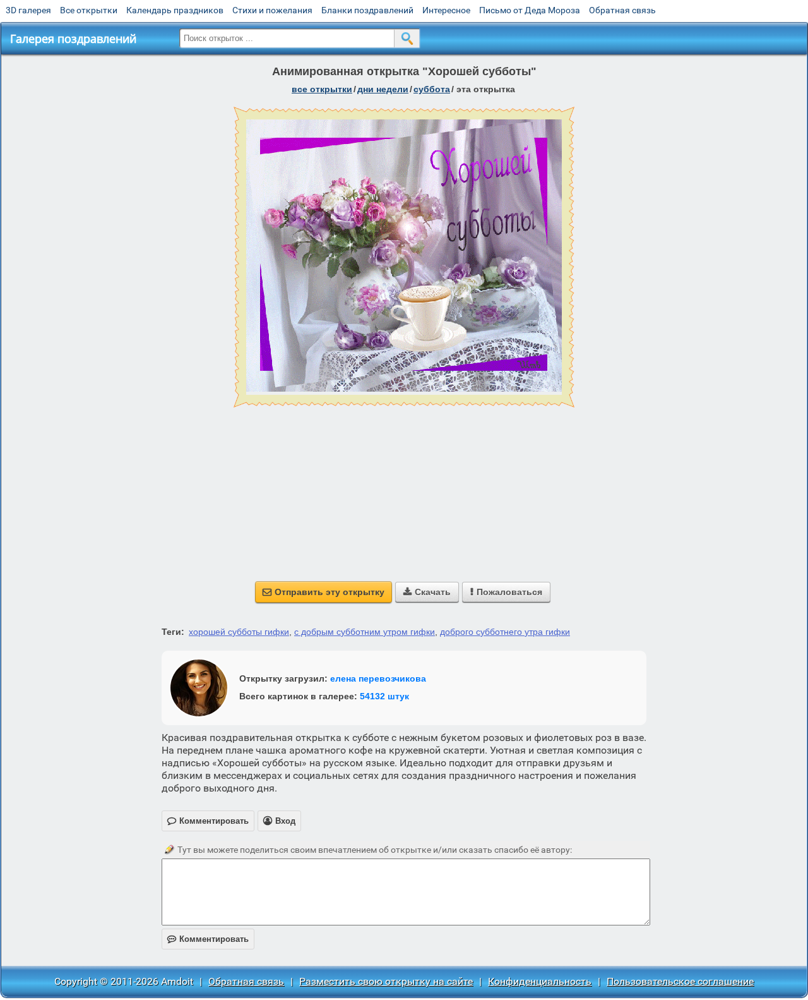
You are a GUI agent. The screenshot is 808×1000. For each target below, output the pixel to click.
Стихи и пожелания (272, 10)
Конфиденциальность (539, 981)
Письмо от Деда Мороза (529, 10)
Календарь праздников (174, 10)
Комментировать (208, 939)
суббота (431, 89)
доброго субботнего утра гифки (505, 632)
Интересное (446, 10)
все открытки (322, 89)
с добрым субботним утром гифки (364, 632)
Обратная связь (622, 10)
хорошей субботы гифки (239, 632)
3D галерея (28, 10)
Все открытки (88, 10)
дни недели (382, 89)
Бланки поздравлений (367, 10)
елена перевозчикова (378, 678)
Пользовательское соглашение (680, 981)
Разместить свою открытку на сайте (386, 981)
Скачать (427, 592)
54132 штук (384, 696)
